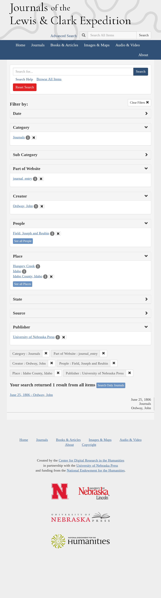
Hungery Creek (24, 266)
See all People (23, 241)
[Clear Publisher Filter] (63, 337)
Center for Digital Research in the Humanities (91, 460)
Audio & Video (127, 45)
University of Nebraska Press (34, 337)
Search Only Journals (111, 385)
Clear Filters (138, 102)
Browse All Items (49, 79)
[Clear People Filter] (58, 234)
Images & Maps (97, 45)
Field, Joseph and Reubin (31, 233)
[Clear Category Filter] (34, 138)
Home (20, 45)
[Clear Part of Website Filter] (41, 179)
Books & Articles (64, 45)
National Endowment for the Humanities (96, 470)
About (143, 55)
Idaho (17, 271)
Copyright (89, 445)
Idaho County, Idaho (27, 276)
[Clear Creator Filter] (42, 206)
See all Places (22, 284)
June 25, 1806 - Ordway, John (31, 395)
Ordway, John (23, 206)
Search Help (24, 79)
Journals (38, 45)
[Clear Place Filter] (51, 277)
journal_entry (22, 178)
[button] (46, 353)
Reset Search (25, 87)
